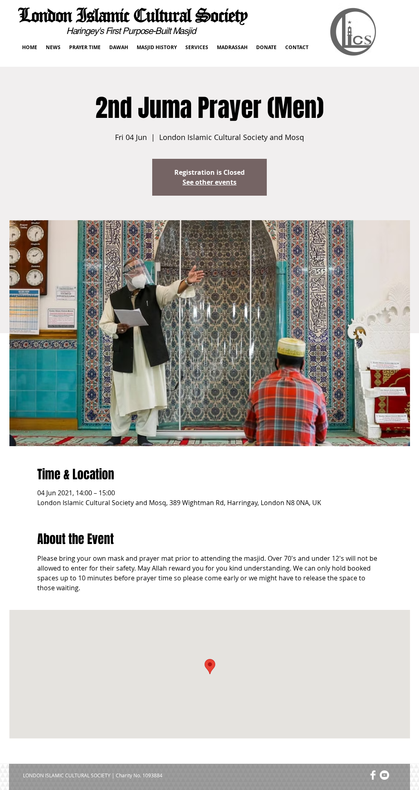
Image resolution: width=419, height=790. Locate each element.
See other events (209, 182)
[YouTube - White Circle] (384, 775)
